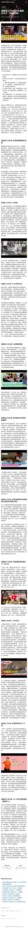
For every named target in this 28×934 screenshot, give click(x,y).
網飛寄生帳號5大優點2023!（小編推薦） (13, 892)
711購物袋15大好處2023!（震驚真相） (12, 890)
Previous (7, 867)
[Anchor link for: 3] (22, 284)
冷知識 (7, 910)
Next (20, 867)
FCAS (2, 918)
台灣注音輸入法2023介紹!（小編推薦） (13, 888)
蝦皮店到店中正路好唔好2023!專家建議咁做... (14, 901)
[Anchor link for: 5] (8, 420)
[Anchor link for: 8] (20, 621)
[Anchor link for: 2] (18, 203)
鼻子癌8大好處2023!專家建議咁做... (12, 896)
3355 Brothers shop (7, 2)
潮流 (16, 910)
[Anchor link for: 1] (3, 143)
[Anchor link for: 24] (11, 801)
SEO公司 (14, 918)
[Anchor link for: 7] (10, 564)
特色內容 (3, 7)
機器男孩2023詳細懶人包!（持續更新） (13, 898)
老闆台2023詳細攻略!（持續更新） (12, 894)
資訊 (3, 910)
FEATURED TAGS (5, 907)
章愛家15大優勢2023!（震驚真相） (12, 900)
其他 (20, 910)
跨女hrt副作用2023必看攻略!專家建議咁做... (14, 886)
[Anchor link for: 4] (23, 344)
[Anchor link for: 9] (4, 725)
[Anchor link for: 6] (18, 502)
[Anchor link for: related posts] (12, 879)
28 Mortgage (8, 918)
